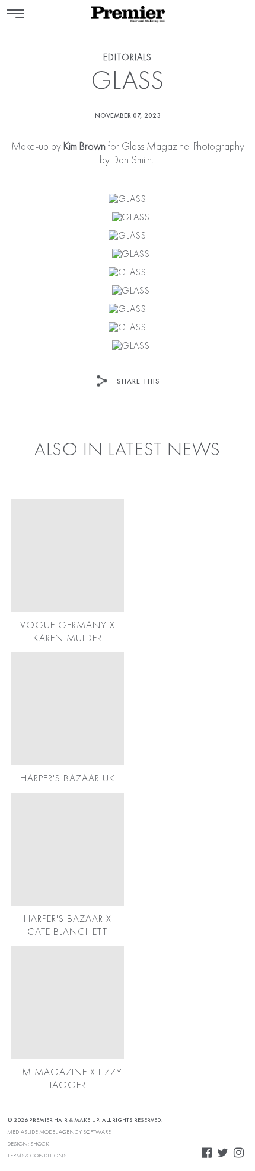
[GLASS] (127, 200)
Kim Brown (84, 146)
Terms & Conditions (36, 1156)
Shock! (40, 1144)
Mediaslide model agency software (59, 1132)
